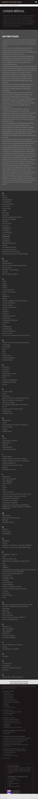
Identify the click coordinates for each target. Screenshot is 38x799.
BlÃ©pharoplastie (7, 263)
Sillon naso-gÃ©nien (8, 629)
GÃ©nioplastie (6, 420)
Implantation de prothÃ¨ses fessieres (12, 727)
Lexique (8, 5)
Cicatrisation (5, 311)
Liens (9, 785)
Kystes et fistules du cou (9, 732)
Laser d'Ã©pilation (7, 481)
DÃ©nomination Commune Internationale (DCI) (15, 342)
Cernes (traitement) (8, 290)
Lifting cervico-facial (8, 697)
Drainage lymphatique (8, 358)
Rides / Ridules (6, 613)
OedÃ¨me (5, 543)
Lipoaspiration (7, 724)
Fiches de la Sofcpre (14, 786)
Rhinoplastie (5, 611)
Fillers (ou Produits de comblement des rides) (15, 398)
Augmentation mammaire (9, 249)
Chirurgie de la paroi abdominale (11, 719)
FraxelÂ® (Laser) (7, 413)
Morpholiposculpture (8, 522)
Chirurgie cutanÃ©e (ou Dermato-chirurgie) (14, 301)
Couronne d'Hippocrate (9, 331)
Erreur (4, 378)
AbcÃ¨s (4, 195)
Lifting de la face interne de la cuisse (12, 722)
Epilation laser (6, 376)
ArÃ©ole (4, 245)
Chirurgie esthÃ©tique (8, 303)
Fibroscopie (5, 396)
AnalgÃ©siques (6, 228)
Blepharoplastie (7, 693)
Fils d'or (4, 407)
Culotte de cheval (7, 333)
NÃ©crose (5, 529)
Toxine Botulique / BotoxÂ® (10, 649)
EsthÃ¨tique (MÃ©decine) (9, 380)
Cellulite (4, 288)
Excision (4, 384)
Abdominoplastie (7, 200)
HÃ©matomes (6, 443)
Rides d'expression (7, 615)
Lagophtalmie (6, 477)
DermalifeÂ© (6, 347)
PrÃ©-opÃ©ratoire (7, 584)
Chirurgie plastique (7, 305)
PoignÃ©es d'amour (8, 578)
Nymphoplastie (6, 534)
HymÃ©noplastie (7, 447)
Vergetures (5, 670)
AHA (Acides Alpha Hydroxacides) (12, 217)
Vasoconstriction (7, 663)
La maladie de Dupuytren (9, 752)
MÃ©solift (5, 520)
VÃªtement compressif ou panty (11, 668)
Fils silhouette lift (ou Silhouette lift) (12, 409)
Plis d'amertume (7, 576)
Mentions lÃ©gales (13, 783)
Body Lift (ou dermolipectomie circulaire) (14, 265)
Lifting (4, 490)
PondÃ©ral (5, 580)
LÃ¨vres (4, 487)
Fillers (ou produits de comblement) (12, 400)
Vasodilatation (6, 665)
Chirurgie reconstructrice (9, 307)
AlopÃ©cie (5, 221)
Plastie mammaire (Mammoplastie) (12, 574)
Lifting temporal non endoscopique (12, 702)
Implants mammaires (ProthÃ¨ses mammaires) (15, 461)
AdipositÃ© (5, 215)
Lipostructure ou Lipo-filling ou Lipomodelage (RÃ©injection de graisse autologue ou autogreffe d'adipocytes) (16, 506)
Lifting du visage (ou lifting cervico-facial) (14, 496)
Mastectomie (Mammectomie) (11, 518)
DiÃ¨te (4, 353)
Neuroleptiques (6, 531)
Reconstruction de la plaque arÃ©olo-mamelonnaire (16, 744)
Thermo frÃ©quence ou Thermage (12, 645)
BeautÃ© (5, 261)
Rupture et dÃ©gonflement (10, 619)
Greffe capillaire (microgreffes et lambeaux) (15, 425)
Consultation (5, 322)
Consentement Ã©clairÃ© (10, 320)
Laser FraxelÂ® (6, 483)
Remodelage (6, 609)
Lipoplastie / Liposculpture (10, 500)
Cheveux (4, 298)
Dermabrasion (6, 345)
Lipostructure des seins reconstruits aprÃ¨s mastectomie (17, 738)
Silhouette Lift (6, 627)
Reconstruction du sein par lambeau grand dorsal (15, 739)
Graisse (4, 423)
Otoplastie (6, 704)
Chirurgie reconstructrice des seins (13, 736)
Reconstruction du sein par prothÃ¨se (13, 743)
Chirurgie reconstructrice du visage (13, 730)
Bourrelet (5, 272)
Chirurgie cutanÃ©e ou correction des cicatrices (15, 750)
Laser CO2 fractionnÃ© (9, 479)
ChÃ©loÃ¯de (6, 296)
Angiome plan (6, 234)
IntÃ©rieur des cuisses (9, 469)
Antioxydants (6, 239)
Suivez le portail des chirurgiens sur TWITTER (19, 769)
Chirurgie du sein (7, 710)
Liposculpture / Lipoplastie (10, 503)
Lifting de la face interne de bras (11, 721)
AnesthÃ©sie (6, 230)
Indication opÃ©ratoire (8, 463)
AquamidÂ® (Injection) (9, 243)
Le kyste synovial (8, 754)
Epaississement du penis (9, 374)
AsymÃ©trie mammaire (9, 247)
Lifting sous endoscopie (9, 699)
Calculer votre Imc (14, 780)
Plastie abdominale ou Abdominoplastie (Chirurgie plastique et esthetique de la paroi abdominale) (19, 570)
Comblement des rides (8, 316)
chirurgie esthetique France (11, 2)
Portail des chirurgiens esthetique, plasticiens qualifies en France (18, 687)
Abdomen (5, 198)
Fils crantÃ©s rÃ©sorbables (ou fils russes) (15, 405)
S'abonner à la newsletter (17, 777)
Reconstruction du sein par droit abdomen (14, 741)
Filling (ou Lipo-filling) (8, 402)
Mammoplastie (6, 515)
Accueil (3, 5)
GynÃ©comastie (7, 431)
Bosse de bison (6, 268)
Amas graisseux (6, 223)
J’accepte (27, 798)
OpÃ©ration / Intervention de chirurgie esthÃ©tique (17, 545)
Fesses (4, 394)
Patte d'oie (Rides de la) (9, 559)
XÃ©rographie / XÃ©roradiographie (12, 677)
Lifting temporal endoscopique (11, 701)
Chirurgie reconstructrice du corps (13, 749)
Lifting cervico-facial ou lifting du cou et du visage (16, 494)
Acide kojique (6, 206)
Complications (6, 318)
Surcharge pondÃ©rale (9, 637)
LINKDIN (10, 772)
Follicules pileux (6, 411)
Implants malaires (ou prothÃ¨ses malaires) (14, 459)
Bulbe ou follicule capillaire (10, 274)
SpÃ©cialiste (6, 633)
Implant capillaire (7, 456)
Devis (4, 351)
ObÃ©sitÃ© (5, 541)
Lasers (4, 485)
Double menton (6, 355)
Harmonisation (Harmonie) (9, 441)
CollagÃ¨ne (5, 314)
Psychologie (5, 593)
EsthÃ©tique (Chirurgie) (9, 382)
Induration (5, 467)
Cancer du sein (7, 746)
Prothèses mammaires (9, 713)
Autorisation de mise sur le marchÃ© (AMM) (15, 254)
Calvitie (4, 281)
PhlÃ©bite (5, 567)
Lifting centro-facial (8, 492)
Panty (4, 557)
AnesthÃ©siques (7, 232)
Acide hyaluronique (7, 204)
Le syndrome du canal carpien (11, 755)
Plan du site (5, 758)
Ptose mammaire (7, 595)
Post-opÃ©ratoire (7, 582)
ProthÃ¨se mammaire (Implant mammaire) (14, 589)
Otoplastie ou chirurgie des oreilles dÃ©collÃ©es (16, 547)
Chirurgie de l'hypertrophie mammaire (13, 711)
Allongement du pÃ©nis (9, 219)
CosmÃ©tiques (6, 327)
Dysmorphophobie (7, 360)
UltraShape (5, 656)
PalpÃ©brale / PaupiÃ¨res (10, 554)
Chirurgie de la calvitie (9, 694)
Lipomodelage (7, 726)
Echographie (5, 369)
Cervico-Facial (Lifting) (8, 292)
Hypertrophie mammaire (9, 449)
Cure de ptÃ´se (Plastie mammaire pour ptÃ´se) (16, 335)
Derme (4, 349)
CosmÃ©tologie (7, 329)
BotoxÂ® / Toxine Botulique (10, 270)
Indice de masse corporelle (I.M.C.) (12, 465)
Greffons (4, 429)
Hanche (4, 438)
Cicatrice (4, 309)
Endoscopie (5, 371)
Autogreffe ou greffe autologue (11, 252)
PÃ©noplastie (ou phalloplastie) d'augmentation (16, 561)
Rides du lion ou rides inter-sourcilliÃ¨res (14, 617)
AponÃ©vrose (6, 241)
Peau (3, 563)
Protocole (5, 591)
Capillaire (4, 286)
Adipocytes (5, 213)
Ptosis (4, 597)
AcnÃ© (4, 210)
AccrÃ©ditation (6, 202)
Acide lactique (6, 208)
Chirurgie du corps (8, 718)
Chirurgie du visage (8, 691)
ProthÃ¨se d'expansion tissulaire (11, 587)
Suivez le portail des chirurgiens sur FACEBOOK (19, 767)
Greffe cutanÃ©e (7, 427)
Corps (4, 324)
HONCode (5, 445)
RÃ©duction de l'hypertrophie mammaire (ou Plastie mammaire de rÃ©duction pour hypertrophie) (17, 605)
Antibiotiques (14, 5)
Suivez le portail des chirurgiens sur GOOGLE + (19, 771)
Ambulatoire (5, 226)
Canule (4, 283)
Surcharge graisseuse (8, 635)
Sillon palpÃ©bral (7, 631)
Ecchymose (5, 367)
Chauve (4, 294)
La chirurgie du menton (9, 707)
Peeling (4, 565)
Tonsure (4, 647)
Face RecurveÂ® (7, 392)
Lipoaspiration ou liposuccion (10, 498)
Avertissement (12, 778)
